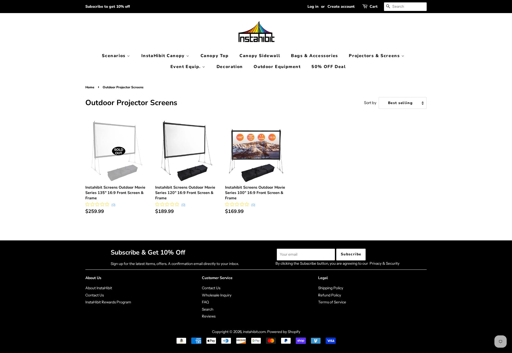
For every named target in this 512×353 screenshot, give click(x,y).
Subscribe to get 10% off (107, 6)
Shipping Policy (330, 288)
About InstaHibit (98, 288)
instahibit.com (254, 332)
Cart (374, 6)
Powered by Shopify (283, 332)
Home (89, 87)
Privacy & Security (384, 263)
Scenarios (114, 56)
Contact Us (94, 295)
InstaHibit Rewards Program (108, 302)
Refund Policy (329, 295)
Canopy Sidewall (259, 56)
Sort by (370, 102)
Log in (312, 6)
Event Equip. (186, 67)
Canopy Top (215, 56)
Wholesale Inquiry (216, 295)
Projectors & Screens (375, 56)
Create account (341, 6)
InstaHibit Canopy (163, 56)
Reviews (208, 316)
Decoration (230, 67)
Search (207, 309)
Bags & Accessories (314, 56)
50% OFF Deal (328, 67)
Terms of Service (332, 302)
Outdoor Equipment (277, 67)
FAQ (205, 302)
